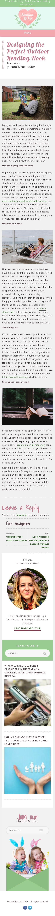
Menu (27, 33)
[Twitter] (30, 907)
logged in (21, 515)
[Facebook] (25, 907)
